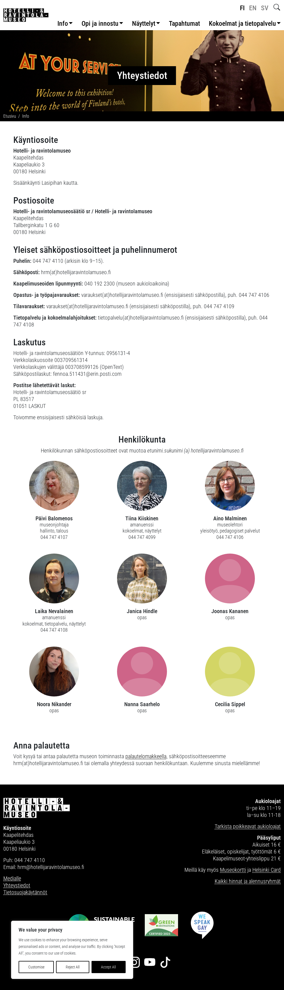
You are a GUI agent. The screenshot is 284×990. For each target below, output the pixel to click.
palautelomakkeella (145, 756)
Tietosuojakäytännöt (25, 892)
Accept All (108, 967)
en (253, 8)
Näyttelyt (143, 23)
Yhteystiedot (16, 885)
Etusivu (9, 116)
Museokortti (233, 869)
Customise (36, 967)
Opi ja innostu (100, 23)
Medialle (12, 878)
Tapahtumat (184, 23)
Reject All (73, 967)
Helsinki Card (266, 869)
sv (264, 8)
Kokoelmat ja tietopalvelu (242, 23)
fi (242, 8)
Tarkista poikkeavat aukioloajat (248, 826)
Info (62, 23)
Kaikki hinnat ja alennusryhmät (248, 881)
